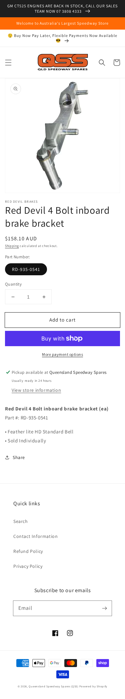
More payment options (62, 354)
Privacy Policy (27, 566)
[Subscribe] (104, 608)
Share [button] (19, 457)
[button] (8, 62)
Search (20, 521)
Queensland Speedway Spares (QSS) (53, 686)
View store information (36, 390)
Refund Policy (28, 551)
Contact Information (35, 536)
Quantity (13, 284)
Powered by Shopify (93, 686)
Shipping (12, 246)
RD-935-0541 (26, 269)
